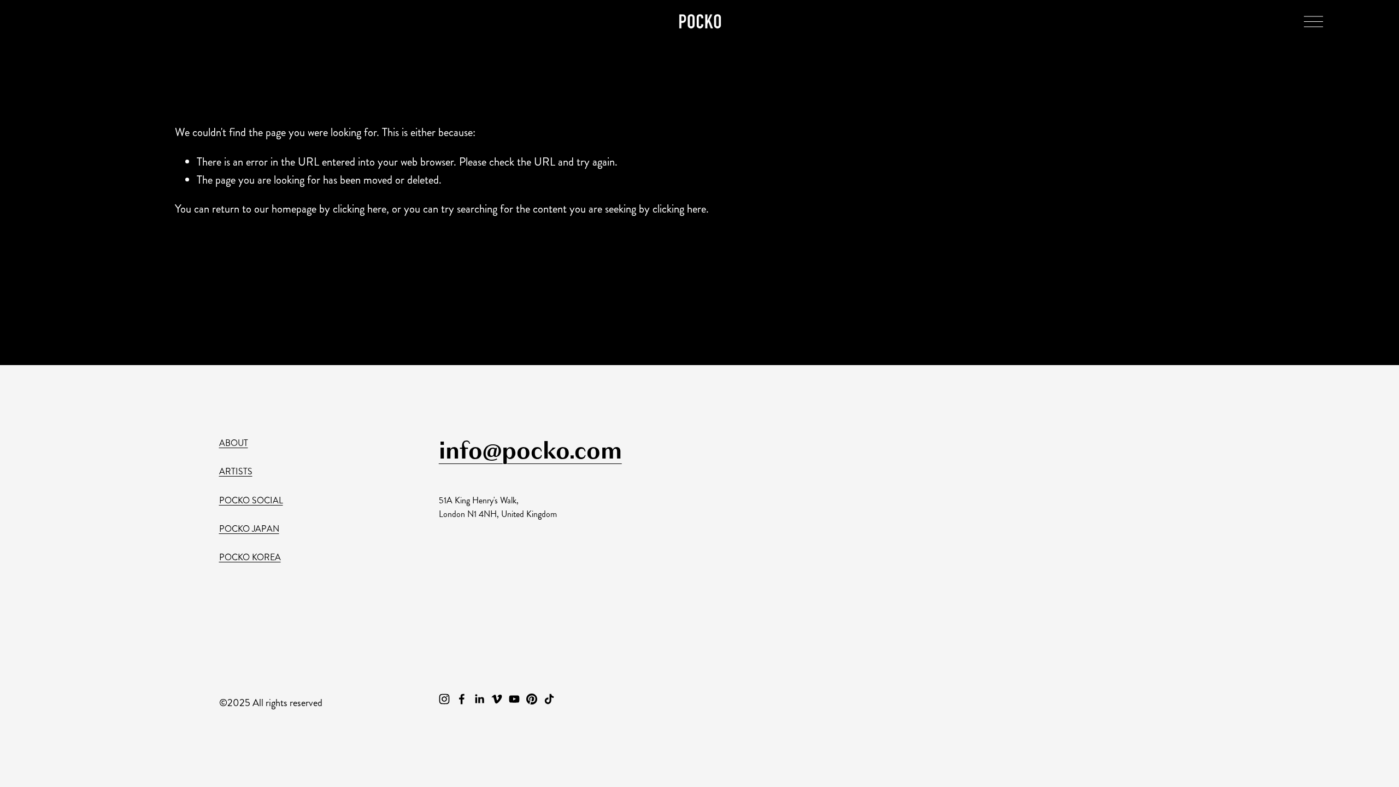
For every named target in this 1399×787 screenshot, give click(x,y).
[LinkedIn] (479, 699)
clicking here (359, 209)
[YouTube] (514, 699)
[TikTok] (549, 699)
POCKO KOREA (250, 557)
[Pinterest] (531, 699)
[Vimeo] (496, 699)
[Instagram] (444, 699)
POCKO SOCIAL (251, 500)
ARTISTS (235, 471)
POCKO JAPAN (249, 528)
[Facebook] (461, 699)
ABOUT (233, 443)
